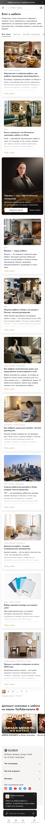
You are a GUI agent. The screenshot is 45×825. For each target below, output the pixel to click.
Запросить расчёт (16, 210)
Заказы (23, 822)
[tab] (6, 35)
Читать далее (9, 93)
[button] (2, 7)
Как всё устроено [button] (12, 771)
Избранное (16, 822)
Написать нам (34, 822)
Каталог (9, 822)
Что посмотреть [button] (11, 763)
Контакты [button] (8, 778)
